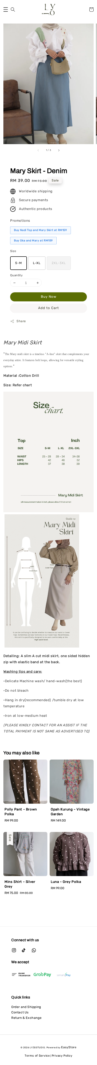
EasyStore (68, 1047)
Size (13, 251)
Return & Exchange (26, 1018)
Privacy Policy (62, 1055)
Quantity (16, 275)
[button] (6, 9)
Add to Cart (48, 308)
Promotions (20, 221)
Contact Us (20, 1012)
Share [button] (21, 321)
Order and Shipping (26, 1007)
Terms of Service (37, 1055)
